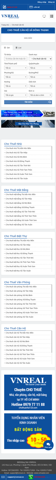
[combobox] (15, 68)
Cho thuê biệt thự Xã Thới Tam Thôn (20, 262)
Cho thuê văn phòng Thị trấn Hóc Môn (21, 287)
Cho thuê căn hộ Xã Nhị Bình (17, 341)
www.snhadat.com (41, 473)
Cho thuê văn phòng (17, 282)
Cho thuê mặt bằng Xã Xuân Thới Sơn (21, 220)
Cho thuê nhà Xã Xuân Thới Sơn (19, 174)
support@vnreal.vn (17, 473)
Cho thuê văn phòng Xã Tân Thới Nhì (21, 304)
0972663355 (39, 477)
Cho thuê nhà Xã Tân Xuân (17, 179)
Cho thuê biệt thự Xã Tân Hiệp (18, 245)
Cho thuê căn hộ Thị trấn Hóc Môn (19, 333)
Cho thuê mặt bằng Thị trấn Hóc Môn (21, 194)
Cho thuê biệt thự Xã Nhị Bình (18, 249)
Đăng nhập (42, 2)
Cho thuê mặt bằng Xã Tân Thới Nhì (20, 212)
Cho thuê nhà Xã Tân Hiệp (16, 153)
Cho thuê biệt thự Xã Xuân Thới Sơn (20, 266)
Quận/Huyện (34, 64)
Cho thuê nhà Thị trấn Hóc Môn (18, 148)
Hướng (7, 82)
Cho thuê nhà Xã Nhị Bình (16, 157)
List (19, 48)
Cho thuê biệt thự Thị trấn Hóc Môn (20, 241)
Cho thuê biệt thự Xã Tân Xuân (18, 271)
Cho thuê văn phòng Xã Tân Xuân (19, 317)
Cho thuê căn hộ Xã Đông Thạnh (19, 346)
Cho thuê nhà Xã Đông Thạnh (18, 161)
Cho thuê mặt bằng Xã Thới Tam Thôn (21, 216)
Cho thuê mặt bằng (16, 190)
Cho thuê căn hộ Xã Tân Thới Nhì (19, 350)
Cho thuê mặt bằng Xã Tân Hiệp (19, 199)
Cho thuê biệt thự (15, 236)
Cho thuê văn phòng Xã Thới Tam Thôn (22, 308)
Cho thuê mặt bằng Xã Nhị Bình (18, 203)
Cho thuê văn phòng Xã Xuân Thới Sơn (22, 313)
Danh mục (33, 55)
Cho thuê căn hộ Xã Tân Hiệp (18, 337)
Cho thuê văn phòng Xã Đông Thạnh (21, 300)
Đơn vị (31, 91)
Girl (8, 48)
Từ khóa (7, 55)
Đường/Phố (33, 73)
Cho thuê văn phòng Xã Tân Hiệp (19, 291)
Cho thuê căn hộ (15, 328)
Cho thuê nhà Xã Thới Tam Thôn (19, 170)
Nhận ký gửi (12, 7)
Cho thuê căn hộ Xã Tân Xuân (18, 363)
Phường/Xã (9, 73)
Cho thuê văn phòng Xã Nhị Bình (19, 295)
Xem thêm (28, 38)
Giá (5, 91)
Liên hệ (36, 7)
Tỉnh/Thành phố (10, 64)
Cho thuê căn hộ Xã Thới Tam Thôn (20, 354)
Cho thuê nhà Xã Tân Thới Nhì (18, 166)
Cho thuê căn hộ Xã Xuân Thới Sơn (20, 359)
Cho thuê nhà (13, 143)
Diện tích (32, 82)
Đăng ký (51, 2)
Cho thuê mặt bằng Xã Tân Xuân (19, 225)
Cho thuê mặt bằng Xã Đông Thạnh (20, 207)
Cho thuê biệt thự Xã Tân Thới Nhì (19, 258)
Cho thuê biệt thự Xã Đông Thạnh (19, 253)
